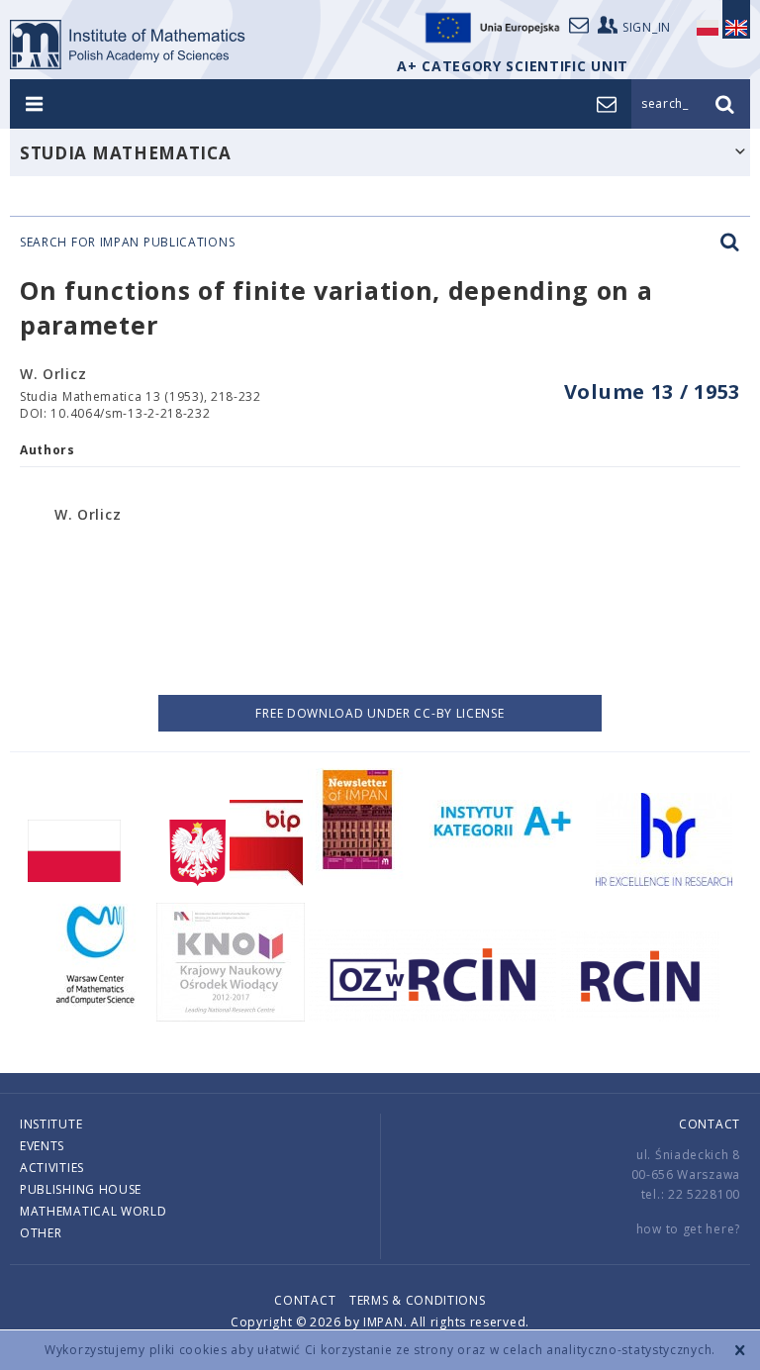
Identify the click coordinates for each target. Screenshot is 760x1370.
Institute (51, 1124)
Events (42, 1145)
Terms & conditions (417, 1300)
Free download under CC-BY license (379, 713)
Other (41, 1232)
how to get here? (688, 1229)
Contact (709, 1124)
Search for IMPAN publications (127, 242)
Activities (52, 1167)
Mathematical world (93, 1211)
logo (128, 44)
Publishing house (81, 1189)
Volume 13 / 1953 (652, 391)
